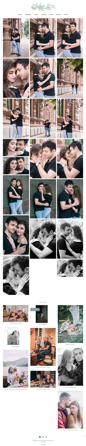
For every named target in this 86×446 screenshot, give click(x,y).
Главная (20, 14)
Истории (66, 14)
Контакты (58, 14)
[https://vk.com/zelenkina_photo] (40, 437)
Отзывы (36, 14)
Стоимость (43, 14)
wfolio (44, 444)
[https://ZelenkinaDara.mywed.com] (43, 437)
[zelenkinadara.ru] (43, 7)
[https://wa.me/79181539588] (46, 437)
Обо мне (51, 14)
